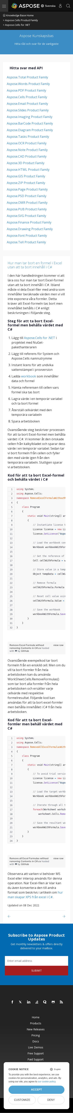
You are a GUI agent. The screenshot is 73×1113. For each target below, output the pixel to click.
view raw (58, 645)
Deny (51, 1099)
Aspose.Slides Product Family (28, 110)
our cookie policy (46, 1081)
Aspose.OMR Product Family (27, 202)
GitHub (25, 650)
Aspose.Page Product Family (27, 189)
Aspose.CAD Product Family (27, 156)
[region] (36, 560)
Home (36, 1017)
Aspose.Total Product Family (27, 77)
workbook (28, 376)
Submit (36, 970)
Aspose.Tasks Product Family (28, 136)
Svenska (49, 5)
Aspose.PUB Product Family (27, 209)
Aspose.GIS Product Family (26, 176)
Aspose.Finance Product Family (29, 222)
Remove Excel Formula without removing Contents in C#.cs (27, 646)
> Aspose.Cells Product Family (20, 20)
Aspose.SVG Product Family (26, 216)
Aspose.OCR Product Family (27, 143)
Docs (35, 1041)
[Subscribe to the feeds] (61, 1002)
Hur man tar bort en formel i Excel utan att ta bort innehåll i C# (35, 265)
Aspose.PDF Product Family (26, 90)
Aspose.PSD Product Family (26, 196)
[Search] (68, 6)
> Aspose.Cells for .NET (16, 25)
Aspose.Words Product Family (28, 84)
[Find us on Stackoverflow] (37, 1002)
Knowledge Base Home (20, 15)
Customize (22, 1099)
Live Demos (35, 1047)
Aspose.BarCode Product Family (30, 123)
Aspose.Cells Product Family (27, 97)
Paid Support (35, 1059)
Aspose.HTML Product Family (28, 169)
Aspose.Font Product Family (27, 235)
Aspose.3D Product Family (25, 163)
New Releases (36, 1029)
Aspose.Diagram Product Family (30, 130)
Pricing (35, 1035)
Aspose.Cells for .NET (39, 338)
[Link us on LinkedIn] (28, 1002)
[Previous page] (10, 916)
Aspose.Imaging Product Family (29, 117)
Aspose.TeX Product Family (26, 242)
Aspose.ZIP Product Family (26, 183)
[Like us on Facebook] (12, 1002)
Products (35, 1023)
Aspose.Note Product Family (27, 150)
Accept (36, 1089)
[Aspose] (25, 6)
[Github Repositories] (53, 1002)
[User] (60, 6)
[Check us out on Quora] (45, 1002)
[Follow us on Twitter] (20, 1002)
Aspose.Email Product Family (27, 103)
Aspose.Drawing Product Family (30, 229)
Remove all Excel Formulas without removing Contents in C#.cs (29, 860)
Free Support (35, 1053)
